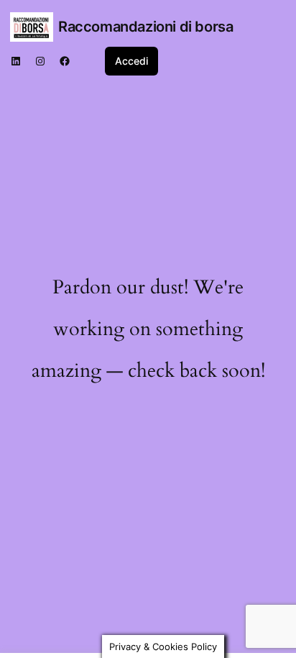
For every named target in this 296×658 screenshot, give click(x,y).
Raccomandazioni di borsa (145, 26)
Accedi (131, 61)
